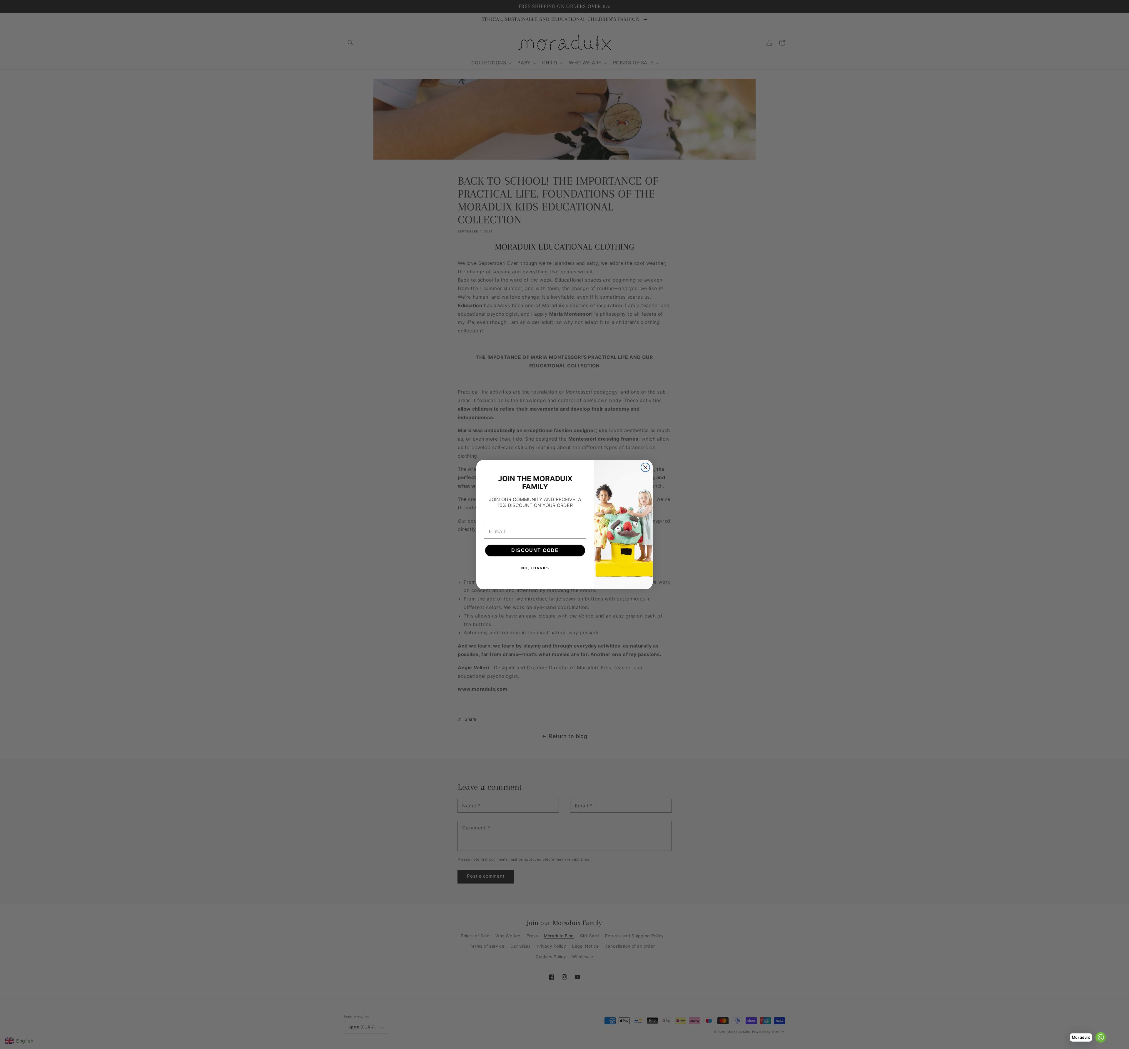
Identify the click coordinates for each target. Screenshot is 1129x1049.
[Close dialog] (645, 467)
